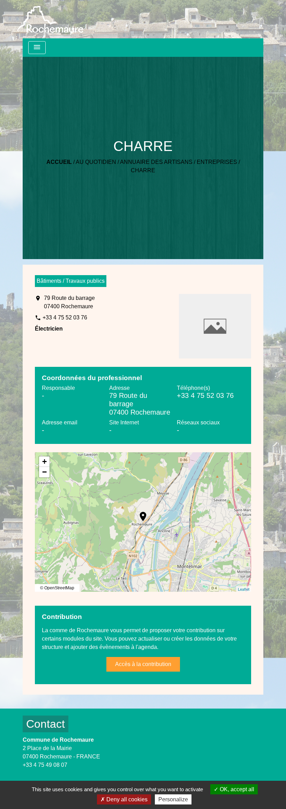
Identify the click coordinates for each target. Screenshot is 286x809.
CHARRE (143, 170)
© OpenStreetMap (57, 587)
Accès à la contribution (143, 664)
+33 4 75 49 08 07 (45, 765)
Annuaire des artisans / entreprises (178, 162)
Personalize (173, 799)
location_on (139, 513)
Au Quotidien (96, 162)
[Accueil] (50, 19)
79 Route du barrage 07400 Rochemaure (69, 302)
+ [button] (44, 461)
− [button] (44, 472)
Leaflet (243, 589)
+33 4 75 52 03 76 (65, 317)
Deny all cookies (126, 799)
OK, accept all (236, 789)
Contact (45, 724)
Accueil (59, 162)
